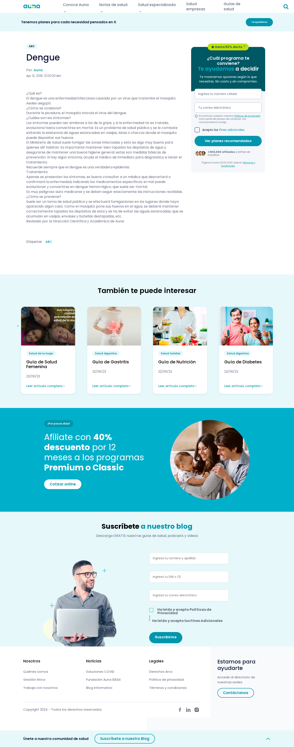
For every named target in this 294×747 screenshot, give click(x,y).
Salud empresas (195, 6)
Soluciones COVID (100, 671)
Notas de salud (113, 4)
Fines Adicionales (206, 620)
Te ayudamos (259, 22)
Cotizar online (63, 484)
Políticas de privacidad (247, 116)
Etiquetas (34, 241)
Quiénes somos (35, 671)
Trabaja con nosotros (40, 687)
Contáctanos (235, 692)
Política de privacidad (166, 679)
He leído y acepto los (187, 620)
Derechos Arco (161, 671)
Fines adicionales (231, 130)
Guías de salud (232, 6)
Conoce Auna (76, 4)
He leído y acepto (184, 611)
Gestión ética (34, 679)
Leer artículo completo (44, 386)
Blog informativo (99, 687)
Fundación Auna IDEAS (103, 679)
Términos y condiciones (168, 687)
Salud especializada (157, 4)
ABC (48, 241)
